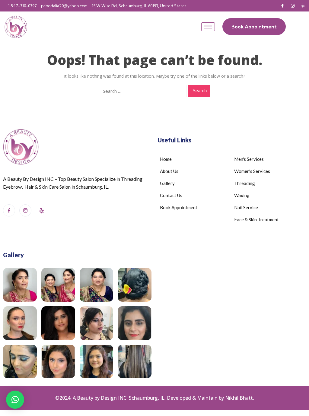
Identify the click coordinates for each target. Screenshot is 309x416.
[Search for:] (142, 91)
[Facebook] (282, 5)
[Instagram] (292, 5)
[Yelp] (302, 5)
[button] (15, 400)
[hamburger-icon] (208, 26)
